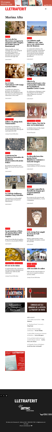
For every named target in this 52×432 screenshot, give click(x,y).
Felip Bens (30, 326)
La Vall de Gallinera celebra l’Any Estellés (14, 194)
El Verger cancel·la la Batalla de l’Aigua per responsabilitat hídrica (36, 192)
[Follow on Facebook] (1, 396)
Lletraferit (8, 59)
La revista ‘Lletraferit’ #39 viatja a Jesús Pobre (14, 85)
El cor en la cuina (12, 266)
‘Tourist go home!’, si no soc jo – (36, 324)
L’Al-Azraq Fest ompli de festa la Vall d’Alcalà (36, 234)
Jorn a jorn (7, 36)
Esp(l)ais (29, 263)
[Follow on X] (4, 396)
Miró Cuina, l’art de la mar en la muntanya (36, 124)
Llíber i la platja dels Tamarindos (13, 123)
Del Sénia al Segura (9, 263)
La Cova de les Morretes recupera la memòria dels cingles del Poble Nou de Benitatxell (14, 42)
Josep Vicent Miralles (11, 134)
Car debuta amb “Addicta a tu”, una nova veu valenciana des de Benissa (35, 43)
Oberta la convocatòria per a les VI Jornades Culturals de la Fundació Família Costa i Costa (36, 85)
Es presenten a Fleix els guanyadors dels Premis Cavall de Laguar (13, 234)
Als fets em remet (31, 120)
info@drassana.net (40, 422)
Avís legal (26, 423)
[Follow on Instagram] (6, 396)
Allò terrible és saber (36, 268)
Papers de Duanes (9, 119)
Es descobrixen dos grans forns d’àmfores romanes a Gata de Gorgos (35, 159)
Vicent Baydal (31, 132)
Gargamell (38, 120)
